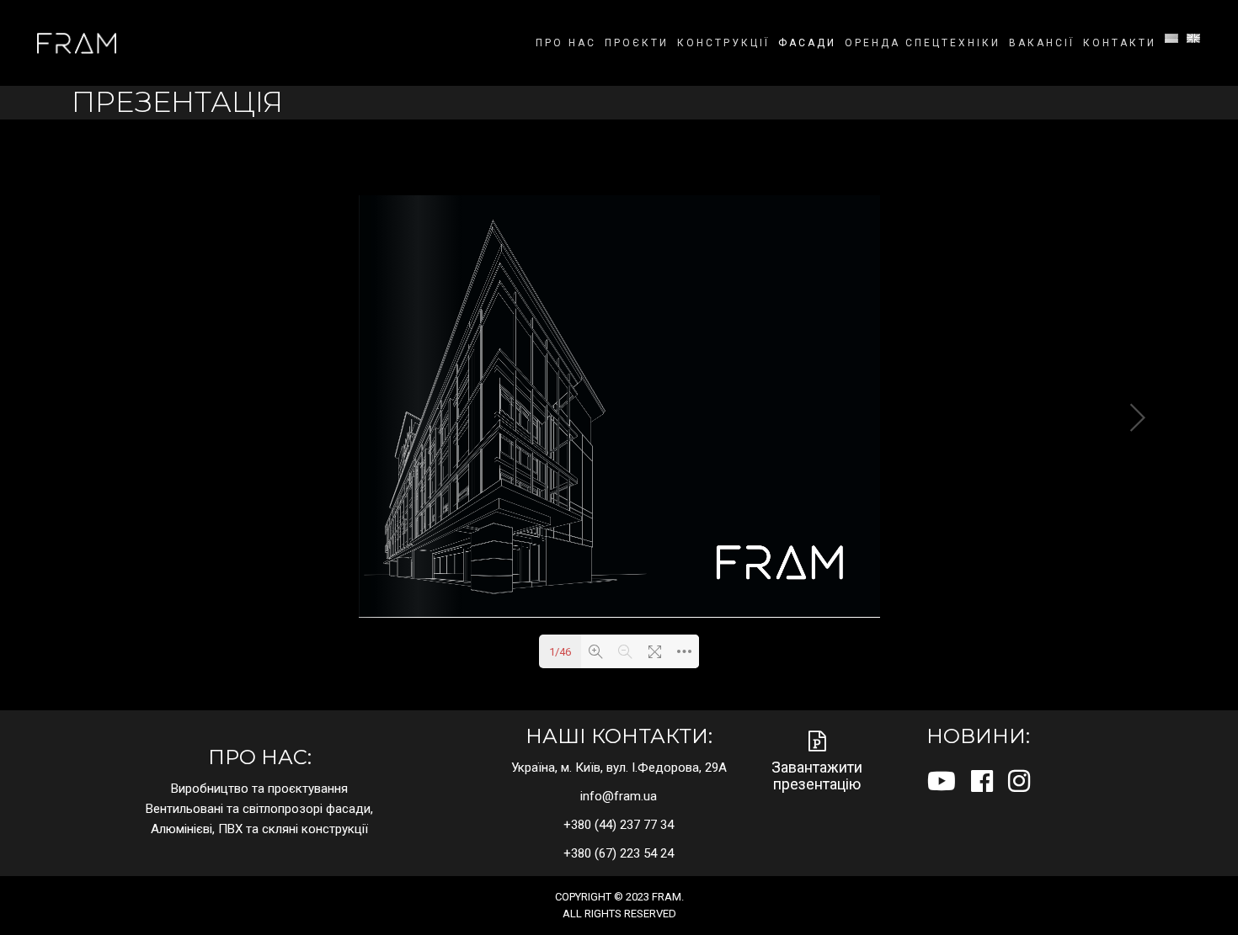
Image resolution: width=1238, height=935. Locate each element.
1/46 (560, 651)
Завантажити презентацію (816, 775)
